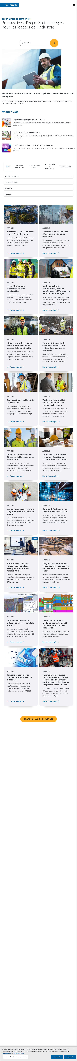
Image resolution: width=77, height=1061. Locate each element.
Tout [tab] (8, 166)
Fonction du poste (11, 176)
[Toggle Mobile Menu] (74, 5)
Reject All (70, 1057)
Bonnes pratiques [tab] (19, 166)
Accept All (57, 1057)
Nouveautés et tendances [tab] (50, 166)
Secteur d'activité (11, 182)
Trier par (8, 194)
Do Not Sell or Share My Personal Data (15, 1057)
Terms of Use (6, 1053)
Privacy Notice (19, 1053)
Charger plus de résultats (38, 719)
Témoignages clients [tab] (34, 166)
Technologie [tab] (65, 166)
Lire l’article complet (14, 253)
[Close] (74, 1049)
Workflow (8, 188)
